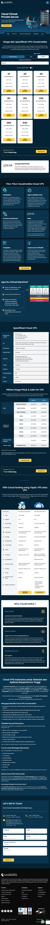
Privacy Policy (40, 919)
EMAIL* (5, 836)
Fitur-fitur (14, 33)
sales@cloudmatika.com (13, 820)
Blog (23, 892)
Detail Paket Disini (6, 25)
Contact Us (40, 890)
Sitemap (40, 896)
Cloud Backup (4, 898)
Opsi (42, 33)
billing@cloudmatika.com (14, 822)
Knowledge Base (42, 892)
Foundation (24, 896)
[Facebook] (11, 911)
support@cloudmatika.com (14, 824)
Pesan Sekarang (25, 268)
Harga (8, 33)
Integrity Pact (25, 898)
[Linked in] (2, 911)
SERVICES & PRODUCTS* (10, 842)
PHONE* (29, 836)
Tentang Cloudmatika (27, 890)
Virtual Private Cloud (6, 894)
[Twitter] (8, 911)
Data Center (25, 894)
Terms (47, 919)
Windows (43, 56)
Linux (31, 56)
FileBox (3, 896)
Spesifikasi (36, 33)
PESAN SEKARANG (8, 91)
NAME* (28, 830)
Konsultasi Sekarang (25, 592)
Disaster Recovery (5, 902)
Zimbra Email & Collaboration (8, 890)
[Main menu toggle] (47, 2)
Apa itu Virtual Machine (25, 33)
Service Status (41, 894)
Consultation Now (25, 460)
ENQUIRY (6, 848)
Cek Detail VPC (39, 592)
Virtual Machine (13, 56)
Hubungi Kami (41, 151)
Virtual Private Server (6, 892)
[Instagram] (5, 911)
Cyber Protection (5, 900)
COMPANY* (7, 830)
